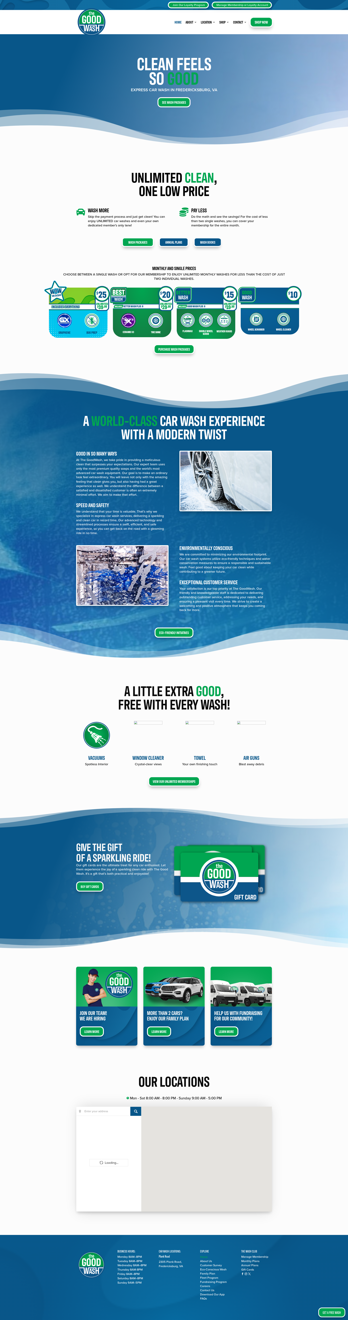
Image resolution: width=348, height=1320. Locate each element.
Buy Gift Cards (90, 886)
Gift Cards (247, 1270)
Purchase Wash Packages (174, 349)
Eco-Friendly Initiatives (174, 632)
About (189, 22)
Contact (238, 22)
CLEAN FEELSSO (174, 70)
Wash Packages (137, 242)
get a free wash (332, 1312)
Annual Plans (173, 242)
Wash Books (207, 242)
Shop (222, 22)
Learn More (91, 1031)
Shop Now (261, 22)
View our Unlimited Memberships (174, 781)
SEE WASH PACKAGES (174, 102)
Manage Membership (254, 1257)
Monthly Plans (250, 1261)
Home (178, 22)
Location (206, 22)
